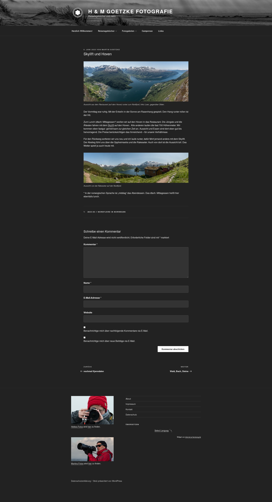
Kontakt (129, 409)
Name (87, 282)
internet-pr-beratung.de (193, 437)
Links (161, 30)
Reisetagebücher (106, 30)
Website (88, 312)
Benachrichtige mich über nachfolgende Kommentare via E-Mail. (116, 330)
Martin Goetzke (111, 49)
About (128, 398)
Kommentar (90, 244)
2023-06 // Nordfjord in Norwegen (107, 212)
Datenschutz (131, 414)
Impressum (131, 404)
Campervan (147, 30)
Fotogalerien (128, 30)
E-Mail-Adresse (92, 297)
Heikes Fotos (77, 426)
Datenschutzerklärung (81, 480)
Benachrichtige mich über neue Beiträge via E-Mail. (109, 341)
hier (89, 426)
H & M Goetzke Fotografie (130, 11)
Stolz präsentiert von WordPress (107, 480)
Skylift (111, 125)
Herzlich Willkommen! (82, 30)
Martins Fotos (77, 463)
